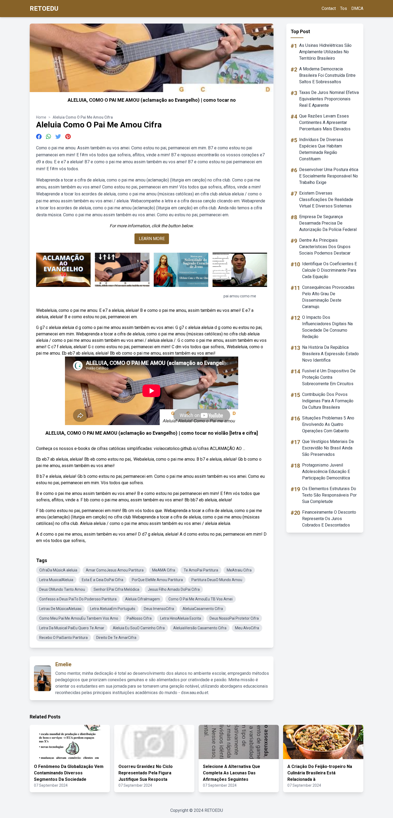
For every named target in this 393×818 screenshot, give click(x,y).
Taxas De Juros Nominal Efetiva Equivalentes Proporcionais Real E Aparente (329, 99)
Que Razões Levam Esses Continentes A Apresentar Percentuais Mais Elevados (324, 122)
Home (41, 117)
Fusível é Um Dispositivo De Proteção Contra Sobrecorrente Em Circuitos (329, 377)
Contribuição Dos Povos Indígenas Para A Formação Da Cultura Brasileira (327, 401)
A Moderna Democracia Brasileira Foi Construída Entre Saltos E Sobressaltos (327, 75)
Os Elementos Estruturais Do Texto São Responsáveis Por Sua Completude (329, 495)
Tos (343, 8)
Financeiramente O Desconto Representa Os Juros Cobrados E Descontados (329, 519)
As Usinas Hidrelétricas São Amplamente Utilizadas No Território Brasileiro (325, 52)
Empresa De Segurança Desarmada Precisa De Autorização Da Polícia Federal (328, 223)
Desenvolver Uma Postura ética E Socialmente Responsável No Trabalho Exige (328, 176)
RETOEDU (44, 8)
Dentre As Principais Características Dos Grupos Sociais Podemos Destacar (324, 247)
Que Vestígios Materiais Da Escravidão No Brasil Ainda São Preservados (328, 448)
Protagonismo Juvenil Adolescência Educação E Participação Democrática (326, 471)
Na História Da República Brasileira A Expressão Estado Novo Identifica (330, 354)
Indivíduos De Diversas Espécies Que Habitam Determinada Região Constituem (321, 149)
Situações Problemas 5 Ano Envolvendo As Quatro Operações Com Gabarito (328, 424)
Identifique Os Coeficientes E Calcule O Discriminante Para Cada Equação (329, 270)
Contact (329, 8)
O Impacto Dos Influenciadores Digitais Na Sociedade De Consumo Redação (327, 327)
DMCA (357, 8)
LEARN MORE (152, 238)
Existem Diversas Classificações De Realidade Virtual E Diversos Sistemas (326, 200)
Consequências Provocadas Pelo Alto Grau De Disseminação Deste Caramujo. (328, 297)
